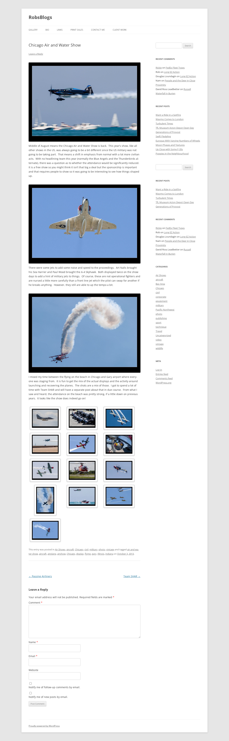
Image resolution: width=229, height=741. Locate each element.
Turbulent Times (164, 123)
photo (102, 549)
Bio (47, 29)
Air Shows (60, 549)
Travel (159, 331)
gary (94, 553)
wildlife (159, 348)
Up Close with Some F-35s (169, 149)
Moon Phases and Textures (170, 145)
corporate (161, 296)
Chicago (79, 549)
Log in (159, 369)
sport (158, 322)
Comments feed (164, 378)
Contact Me (98, 29)
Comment (35, 602)
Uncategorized (163, 335)
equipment (161, 301)
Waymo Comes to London (170, 119)
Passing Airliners (40, 576)
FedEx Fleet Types (175, 67)
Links (60, 29)
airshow (61, 553)
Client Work (119, 29)
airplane (52, 553)
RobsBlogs (40, 17)
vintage (110, 549)
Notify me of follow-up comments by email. (54, 687)
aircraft (70, 549)
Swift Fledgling (163, 136)
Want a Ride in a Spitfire (168, 115)
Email (33, 656)
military (93, 549)
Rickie (159, 67)
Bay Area (160, 283)
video (159, 339)
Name (33, 642)
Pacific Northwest (165, 309)
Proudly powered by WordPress (44, 725)
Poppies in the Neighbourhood (172, 153)
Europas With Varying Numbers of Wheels (178, 140)
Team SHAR (131, 576)
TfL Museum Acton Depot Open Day (175, 127)
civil (86, 549)
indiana (109, 553)
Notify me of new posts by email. (48, 697)
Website (33, 670)
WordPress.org (163, 382)
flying (88, 553)
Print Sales (76, 29)
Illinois (101, 553)
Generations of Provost (168, 132)
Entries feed (162, 374)
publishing (161, 318)
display (80, 553)
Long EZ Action (172, 72)
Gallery (33, 29)
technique (161, 326)
